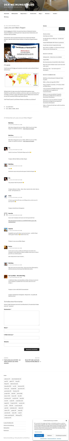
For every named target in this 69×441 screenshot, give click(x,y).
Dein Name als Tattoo (48, 36)
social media (18, 405)
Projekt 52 (14, 403)
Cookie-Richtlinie (43, 438)
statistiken (13, 408)
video (14, 412)
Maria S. (45, 94)
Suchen (45, 25)
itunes (14, 395)
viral (20, 412)
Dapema (10, 228)
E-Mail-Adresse (9, 334)
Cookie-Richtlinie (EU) (8, 422)
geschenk (21, 388)
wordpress (7, 417)
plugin (6, 403)
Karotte (10, 213)
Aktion (9, 31)
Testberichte (33, 13)
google (7, 393)
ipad (13, 393)
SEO (11, 405)
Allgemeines (23, 13)
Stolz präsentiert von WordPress (22, 437)
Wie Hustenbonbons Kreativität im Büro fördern (53, 62)
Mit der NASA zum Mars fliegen (20, 158)
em (14, 386)
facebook (21, 386)
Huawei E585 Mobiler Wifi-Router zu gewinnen (53, 42)
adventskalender (16, 378)
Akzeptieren (39, 435)
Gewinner (16, 391)
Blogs (40, 13)
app (6, 381)
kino (20, 395)
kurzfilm (15, 398)
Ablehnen (49, 435)
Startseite (6, 13)
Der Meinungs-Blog (19, 4)
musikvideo (19, 400)
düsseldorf (7, 386)
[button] (66, 420)
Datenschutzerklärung (51, 438)
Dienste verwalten (38, 431)
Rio (9, 148)
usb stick (7, 412)
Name (6, 327)
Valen (44, 105)
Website (6, 341)
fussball (13, 388)
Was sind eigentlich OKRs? (53, 82)
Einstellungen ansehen (61, 435)
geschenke (7, 391)
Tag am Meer (46, 59)
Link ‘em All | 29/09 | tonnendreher (20, 289)
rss (6, 405)
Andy (9, 195)
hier (14, 68)
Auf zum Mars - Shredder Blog (16, 275)
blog (17, 381)
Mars (10, 108)
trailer (20, 408)
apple (12, 381)
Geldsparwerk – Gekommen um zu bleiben (52, 57)
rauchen (21, 403)
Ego (7, 108)
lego (22, 398)
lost (6, 400)
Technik (55, 13)
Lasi (44, 88)
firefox (6, 388)
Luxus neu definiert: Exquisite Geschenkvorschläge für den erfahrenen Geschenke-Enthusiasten (52, 96)
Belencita (45, 99)
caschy (8, 65)
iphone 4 (7, 395)
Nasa (17, 108)
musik (12, 400)
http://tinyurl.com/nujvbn (28, 128)
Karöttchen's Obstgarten (18, 208)
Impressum (59, 438)
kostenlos (7, 398)
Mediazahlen (15, 13)
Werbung (6, 16)
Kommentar (7, 309)
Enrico (10, 246)
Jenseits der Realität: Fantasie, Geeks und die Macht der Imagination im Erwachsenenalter (53, 90)
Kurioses (47, 13)
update (13, 410)
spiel (6, 408)
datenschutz (14, 383)
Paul (44, 84)
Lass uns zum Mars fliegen (19, 241)
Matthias (16, 25)
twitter (6, 410)
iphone (19, 393)
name (13, 108)
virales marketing (9, 415)
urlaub (20, 410)
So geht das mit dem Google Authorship (52, 45)
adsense (7, 378)
